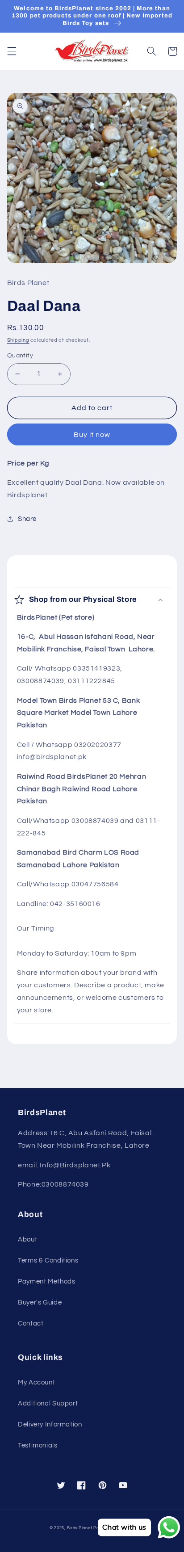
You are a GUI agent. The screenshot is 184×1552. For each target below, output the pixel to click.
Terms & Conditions (48, 1260)
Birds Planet (79, 1528)
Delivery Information (50, 1424)
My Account (36, 1382)
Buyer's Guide (40, 1302)
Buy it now (92, 434)
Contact (30, 1323)
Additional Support (48, 1403)
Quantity (20, 355)
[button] (11, 51)
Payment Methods (46, 1281)
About (27, 1239)
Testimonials (38, 1445)
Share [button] (27, 519)
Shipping (18, 340)
